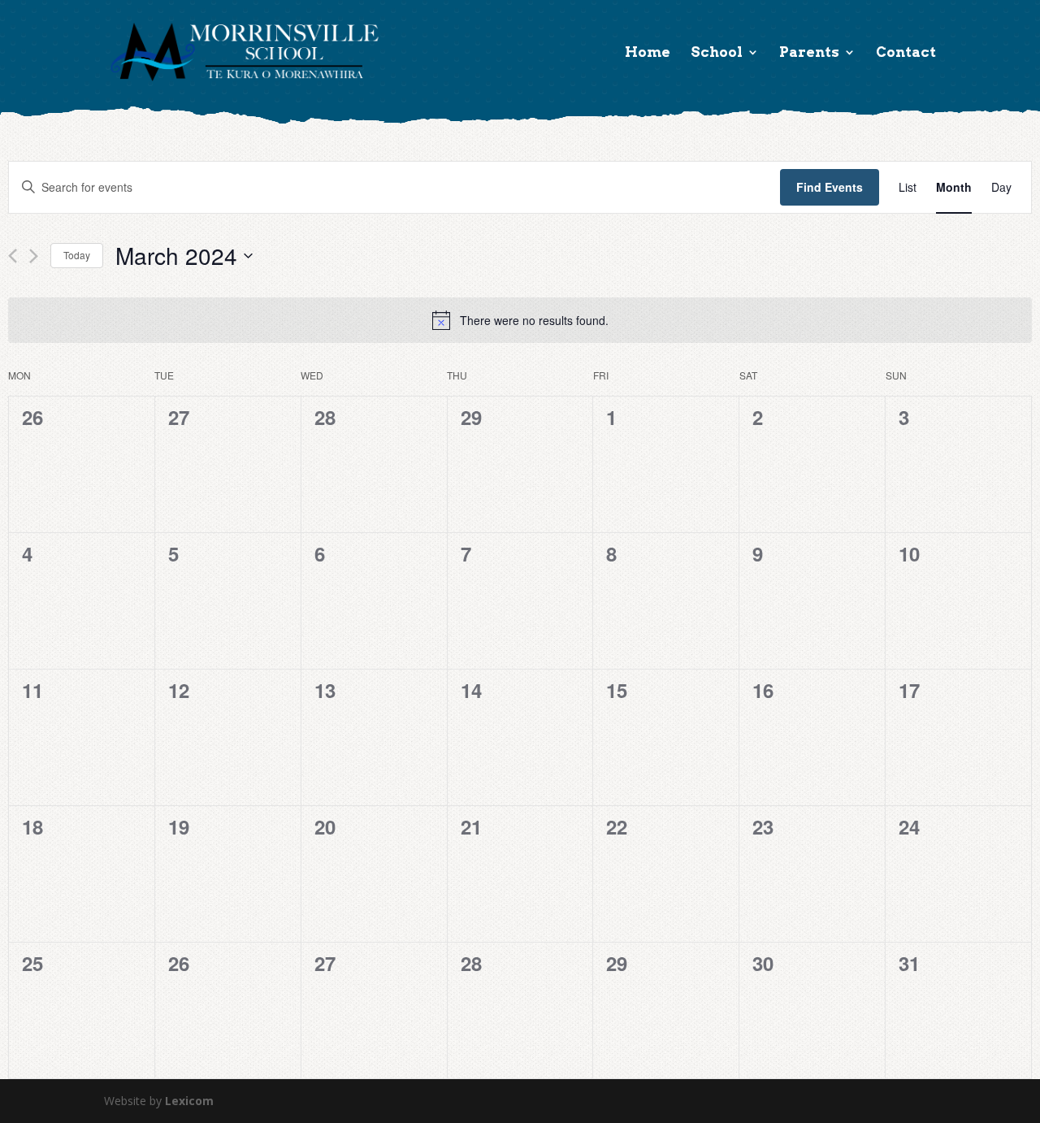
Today (76, 255)
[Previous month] (12, 256)
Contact (906, 53)
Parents (809, 53)
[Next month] (33, 256)
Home (647, 53)
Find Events (829, 187)
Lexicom (189, 1100)
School (717, 53)
